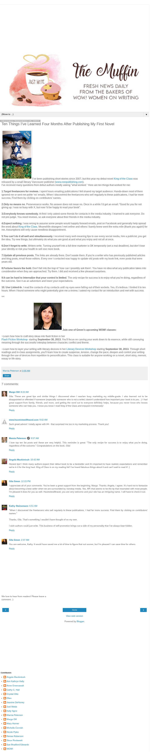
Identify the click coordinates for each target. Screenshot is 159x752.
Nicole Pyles (13, 732)
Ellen (9, 698)
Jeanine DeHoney (15, 702)
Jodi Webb (12, 706)
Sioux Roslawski (15, 740)
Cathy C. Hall (13, 690)
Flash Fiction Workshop (15, 339)
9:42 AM (43, 420)
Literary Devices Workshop (81, 349)
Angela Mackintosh (19, 459)
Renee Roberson (15, 736)
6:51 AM (33, 506)
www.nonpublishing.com (69, 182)
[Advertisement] (74, 26)
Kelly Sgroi (12, 711)
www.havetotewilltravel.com (24, 420)
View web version (74, 616)
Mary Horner (13, 723)
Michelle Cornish (15, 728)
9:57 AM (35, 438)
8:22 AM (25, 392)
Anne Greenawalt (15, 685)
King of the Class (123, 178)
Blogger (80, 621)
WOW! (10, 748)
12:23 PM (26, 481)
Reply (12, 410)
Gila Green (14, 481)
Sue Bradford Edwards (18, 744)
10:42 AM (35, 459)
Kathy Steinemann (18, 506)
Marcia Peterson (17, 438)
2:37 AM (25, 540)
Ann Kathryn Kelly (15, 681)
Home (74, 610)
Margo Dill (14, 392)
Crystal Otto (12, 694)
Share (6, 376)
